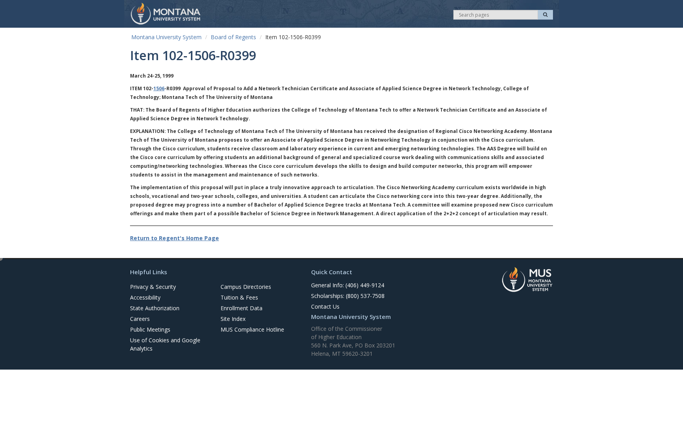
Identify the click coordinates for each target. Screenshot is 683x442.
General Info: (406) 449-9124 (347, 285)
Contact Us (325, 306)
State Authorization (154, 308)
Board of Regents (233, 37)
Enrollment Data (241, 308)
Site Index (233, 318)
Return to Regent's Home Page (174, 238)
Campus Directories (246, 286)
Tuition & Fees (239, 297)
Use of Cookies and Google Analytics (165, 344)
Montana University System (166, 37)
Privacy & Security (153, 286)
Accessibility (145, 297)
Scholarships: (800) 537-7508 (348, 296)
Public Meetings (150, 329)
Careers (140, 318)
